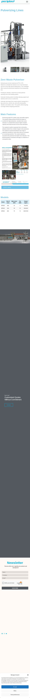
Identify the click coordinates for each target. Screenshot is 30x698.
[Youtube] (6, 633)
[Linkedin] (2, 633)
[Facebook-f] (4, 633)
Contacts (9, 405)
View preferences (15, 694)
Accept (15, 687)
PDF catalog (8, 187)
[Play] (15, 42)
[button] (28, 675)
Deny (15, 690)
